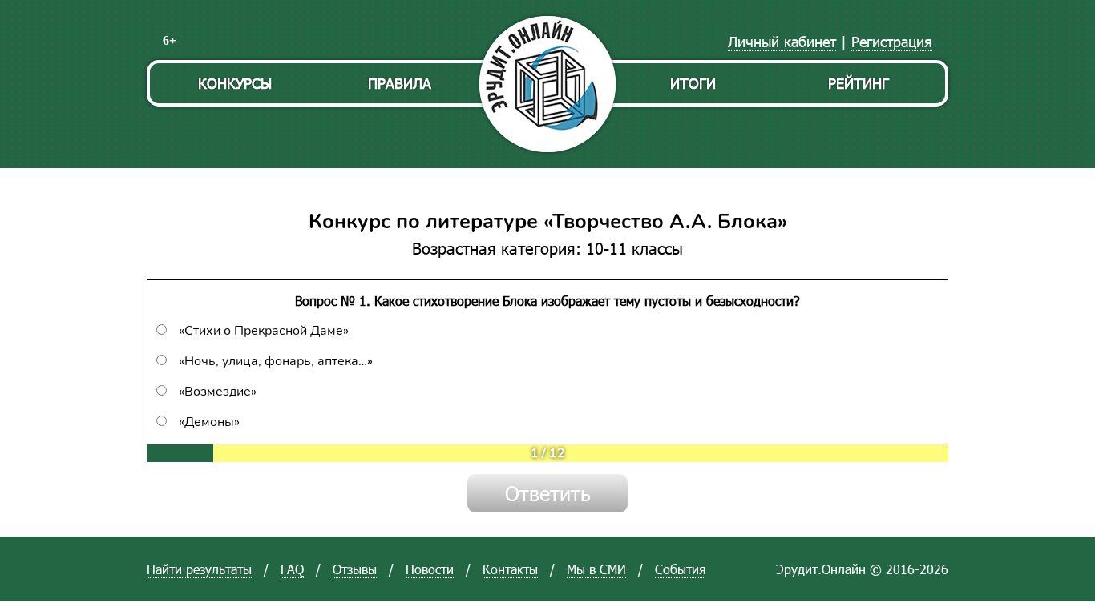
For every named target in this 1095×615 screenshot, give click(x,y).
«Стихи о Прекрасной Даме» (264, 331)
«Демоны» (209, 422)
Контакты (510, 569)
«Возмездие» (218, 391)
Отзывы (355, 569)
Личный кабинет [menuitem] (782, 41)
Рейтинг (858, 83)
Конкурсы (235, 83)
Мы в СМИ (596, 569)
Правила (399, 83)
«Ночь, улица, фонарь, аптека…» (276, 361)
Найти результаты (199, 569)
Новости (430, 569)
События (680, 569)
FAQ (292, 569)
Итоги (693, 83)
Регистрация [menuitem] (891, 41)
